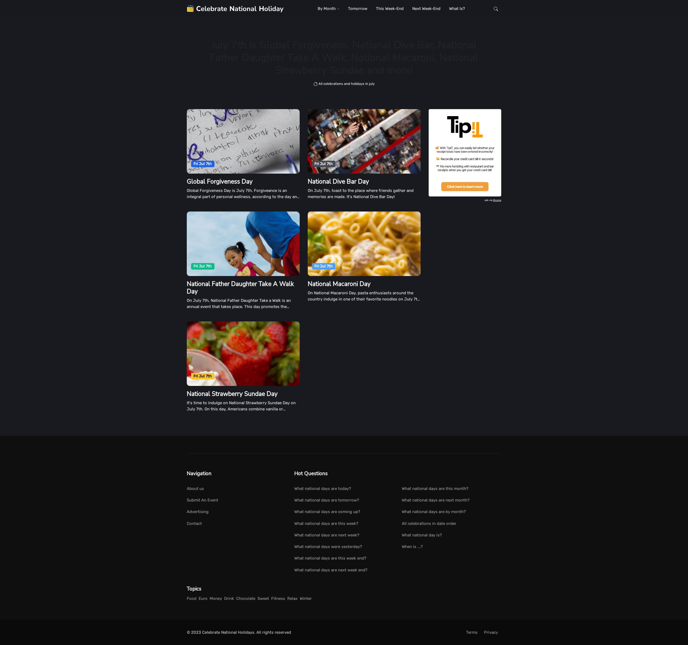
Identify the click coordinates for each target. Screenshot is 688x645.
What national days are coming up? (327, 511)
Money (216, 598)
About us (195, 488)
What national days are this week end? (330, 558)
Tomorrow (357, 8)
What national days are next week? (326, 535)
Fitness (278, 598)
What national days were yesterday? (328, 546)
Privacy (491, 632)
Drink (229, 598)
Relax (292, 598)
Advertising (198, 511)
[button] (495, 9)
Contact (194, 523)
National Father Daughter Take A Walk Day (240, 288)
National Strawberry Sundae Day (232, 394)
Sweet (263, 598)
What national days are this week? (326, 523)
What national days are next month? (436, 500)
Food (191, 598)
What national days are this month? (435, 488)
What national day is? (422, 535)
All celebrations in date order (429, 523)
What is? (457, 8)
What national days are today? (322, 488)
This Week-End (390, 8)
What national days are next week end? (330, 570)
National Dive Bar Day (338, 181)
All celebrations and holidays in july (346, 84)
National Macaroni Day (339, 284)
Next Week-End (426, 8)
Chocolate (245, 598)
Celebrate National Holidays (228, 632)
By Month (327, 8)
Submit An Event (202, 500)
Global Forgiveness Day (220, 181)
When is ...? (412, 546)
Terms (472, 632)
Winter (306, 598)
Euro (203, 598)
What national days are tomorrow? (326, 500)
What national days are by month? (434, 511)
